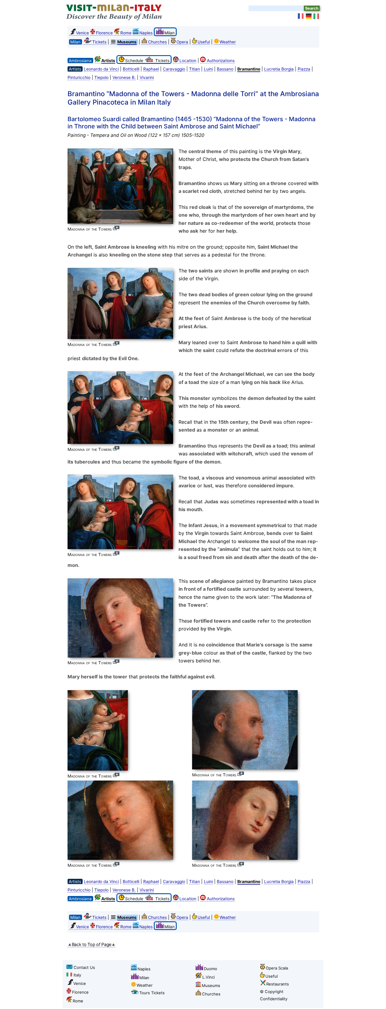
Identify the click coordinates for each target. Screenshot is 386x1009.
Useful (204, 41)
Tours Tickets (152, 992)
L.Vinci (208, 977)
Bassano (225, 69)
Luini (208, 69)
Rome (125, 32)
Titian (194, 69)
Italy (77, 975)
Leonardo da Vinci (101, 69)
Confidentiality (273, 998)
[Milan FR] (301, 16)
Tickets (99, 41)
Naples (146, 32)
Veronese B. (124, 77)
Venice (82, 32)
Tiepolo (101, 77)
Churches (157, 41)
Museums (211, 985)
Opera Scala (277, 968)
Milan (144, 977)
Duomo (210, 968)
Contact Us (84, 967)
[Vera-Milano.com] (316, 16)
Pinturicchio (79, 77)
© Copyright (271, 991)
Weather (228, 41)
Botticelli (131, 69)
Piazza (304, 69)
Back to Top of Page (92, 944)
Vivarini (147, 77)
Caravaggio (174, 69)
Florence (104, 32)
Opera (182, 41)
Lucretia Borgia (279, 69)
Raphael (151, 69)
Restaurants (277, 984)
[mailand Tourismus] (308, 16)
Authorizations (221, 60)
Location (187, 60)
